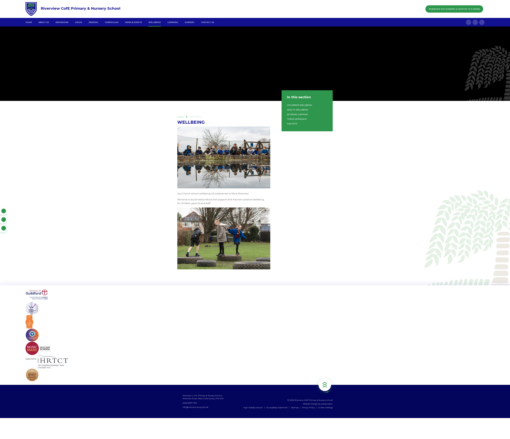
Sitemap (295, 407)
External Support (297, 114)
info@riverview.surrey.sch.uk (195, 407)
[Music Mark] (255, 348)
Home (180, 117)
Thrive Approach (297, 119)
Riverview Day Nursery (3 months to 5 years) (454, 9)
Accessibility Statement (277, 407)
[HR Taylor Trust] (255, 361)
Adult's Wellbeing (297, 110)
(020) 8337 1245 (190, 403)
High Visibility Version (253, 407)
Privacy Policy (308, 407)
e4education (327, 404)
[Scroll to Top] (325, 384)
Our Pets (292, 124)
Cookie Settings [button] (325, 407)
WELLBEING (196, 117)
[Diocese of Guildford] (255, 295)
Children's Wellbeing (299, 105)
